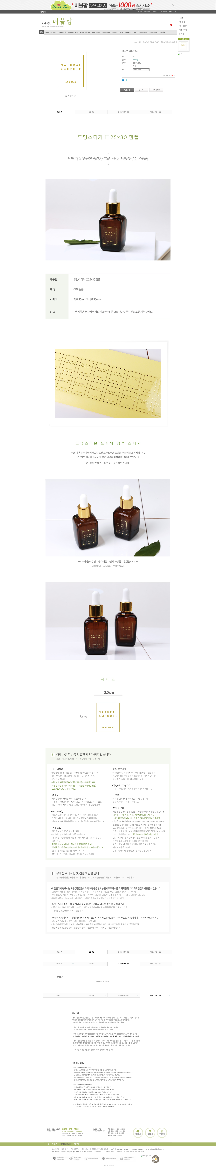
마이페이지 (155, 12)
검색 (170, 25)
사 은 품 (181, 18)
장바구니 (181, 34)
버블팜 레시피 (183, 30)
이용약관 (54, 1144)
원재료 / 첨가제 (85, 32)
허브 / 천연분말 (73, 32)
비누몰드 (115, 32)
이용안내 (76, 1144)
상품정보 (59, 112)
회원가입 (147, 12)
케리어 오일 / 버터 (50, 32)
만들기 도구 (106, 32)
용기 (121, 32)
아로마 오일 (62, 32)
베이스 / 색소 (96, 32)
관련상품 (91, 112)
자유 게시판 (182, 22)
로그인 (140, 12)
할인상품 (162, 32)
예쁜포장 (127, 32)
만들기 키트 (143, 32)
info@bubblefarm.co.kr (157, 1149)
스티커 (135, 32)
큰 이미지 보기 (72, 96)
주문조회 (164, 12)
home (135, 42)
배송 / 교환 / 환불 (155, 112)
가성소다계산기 (183, 26)
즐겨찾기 (43, 12)
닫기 (173, 5)
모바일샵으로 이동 (108, 1165)
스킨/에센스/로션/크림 (151, 42)
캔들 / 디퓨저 (153, 32)
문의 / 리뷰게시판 (123, 112)
